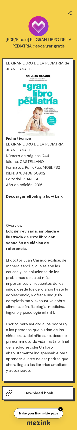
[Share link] (69, 13)
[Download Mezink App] (38, 422)
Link (59, 196)
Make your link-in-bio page (38, 413)
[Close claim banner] (60, 409)
